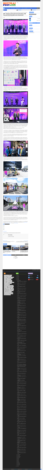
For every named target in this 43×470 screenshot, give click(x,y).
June (17, 459)
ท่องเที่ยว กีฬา (5, 286)
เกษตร (12, 286)
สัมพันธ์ (5, 289)
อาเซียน (11, 293)
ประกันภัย (5, 279)
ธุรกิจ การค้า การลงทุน (7, 12)
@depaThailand (25, 222)
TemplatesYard (23, 469)
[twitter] (7, 0)
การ (4, 291)
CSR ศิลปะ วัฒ (5, 287)
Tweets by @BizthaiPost (31, 32)
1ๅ (7, 289)
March (18, 462)
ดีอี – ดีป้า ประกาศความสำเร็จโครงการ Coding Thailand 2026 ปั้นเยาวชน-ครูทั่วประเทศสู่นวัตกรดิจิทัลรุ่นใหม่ (7, 251)
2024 (17, 277)
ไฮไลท (7, 290)
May (17, 460)
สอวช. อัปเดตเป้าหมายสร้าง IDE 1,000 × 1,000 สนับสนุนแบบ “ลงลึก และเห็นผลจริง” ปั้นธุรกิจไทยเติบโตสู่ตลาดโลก (24, 251)
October (18, 455)
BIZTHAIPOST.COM (16, 469)
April (17, 461)
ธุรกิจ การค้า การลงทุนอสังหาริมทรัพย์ (8, 292)
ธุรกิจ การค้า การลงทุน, (10, 16)
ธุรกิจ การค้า (9, 286)
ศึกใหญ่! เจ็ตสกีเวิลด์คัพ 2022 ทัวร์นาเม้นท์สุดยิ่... (21, 365)
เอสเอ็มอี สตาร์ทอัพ (11, 285)
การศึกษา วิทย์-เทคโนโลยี (9, 281)
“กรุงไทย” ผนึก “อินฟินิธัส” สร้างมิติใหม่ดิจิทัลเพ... (21, 364)
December (18, 280)
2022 (17, 279)
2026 (17, 275)
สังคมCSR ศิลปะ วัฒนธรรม (6, 293)
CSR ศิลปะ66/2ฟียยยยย (10, 290)
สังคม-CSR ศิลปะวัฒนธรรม (7, 284)
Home (4, 12)
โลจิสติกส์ (12, 287)
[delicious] (15, 0)
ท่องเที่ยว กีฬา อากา (9, 291)
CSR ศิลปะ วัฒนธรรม (12, 282)
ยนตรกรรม (8, 278)
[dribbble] (10, 0)
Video (9, 287)
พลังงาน (5, 278)
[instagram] (14, 0)
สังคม (11, 278)
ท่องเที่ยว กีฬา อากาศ (8, 288)
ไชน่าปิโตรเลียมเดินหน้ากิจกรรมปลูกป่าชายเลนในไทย (15, 251)
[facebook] (6, 0)
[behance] (13, 0)
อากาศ (5, 290)
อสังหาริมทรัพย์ (5, 277)
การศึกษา (10, 289)
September (18, 456)
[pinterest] (8, 0)
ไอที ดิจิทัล (9, 277)
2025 (17, 276)
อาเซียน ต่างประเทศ (9, 279)
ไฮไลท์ (11, 280)
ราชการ (5, 282)
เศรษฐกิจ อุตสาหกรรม (6, 285)
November (18, 454)
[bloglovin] (9, 0)
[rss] (11, 0)
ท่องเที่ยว (5, 281)
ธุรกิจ (12, 289)
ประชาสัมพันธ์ (12, 277)
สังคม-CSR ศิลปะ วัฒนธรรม (7, 280)
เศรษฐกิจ (10, 283)
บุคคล (11, 288)
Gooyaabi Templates (30, 469)
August (18, 457)
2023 (17, 278)
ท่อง (6, 291)
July (17, 458)
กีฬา (4, 288)
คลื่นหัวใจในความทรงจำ (19, 330)
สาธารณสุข (8, 282)
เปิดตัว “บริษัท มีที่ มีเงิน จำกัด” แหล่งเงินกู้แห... (21, 319)
